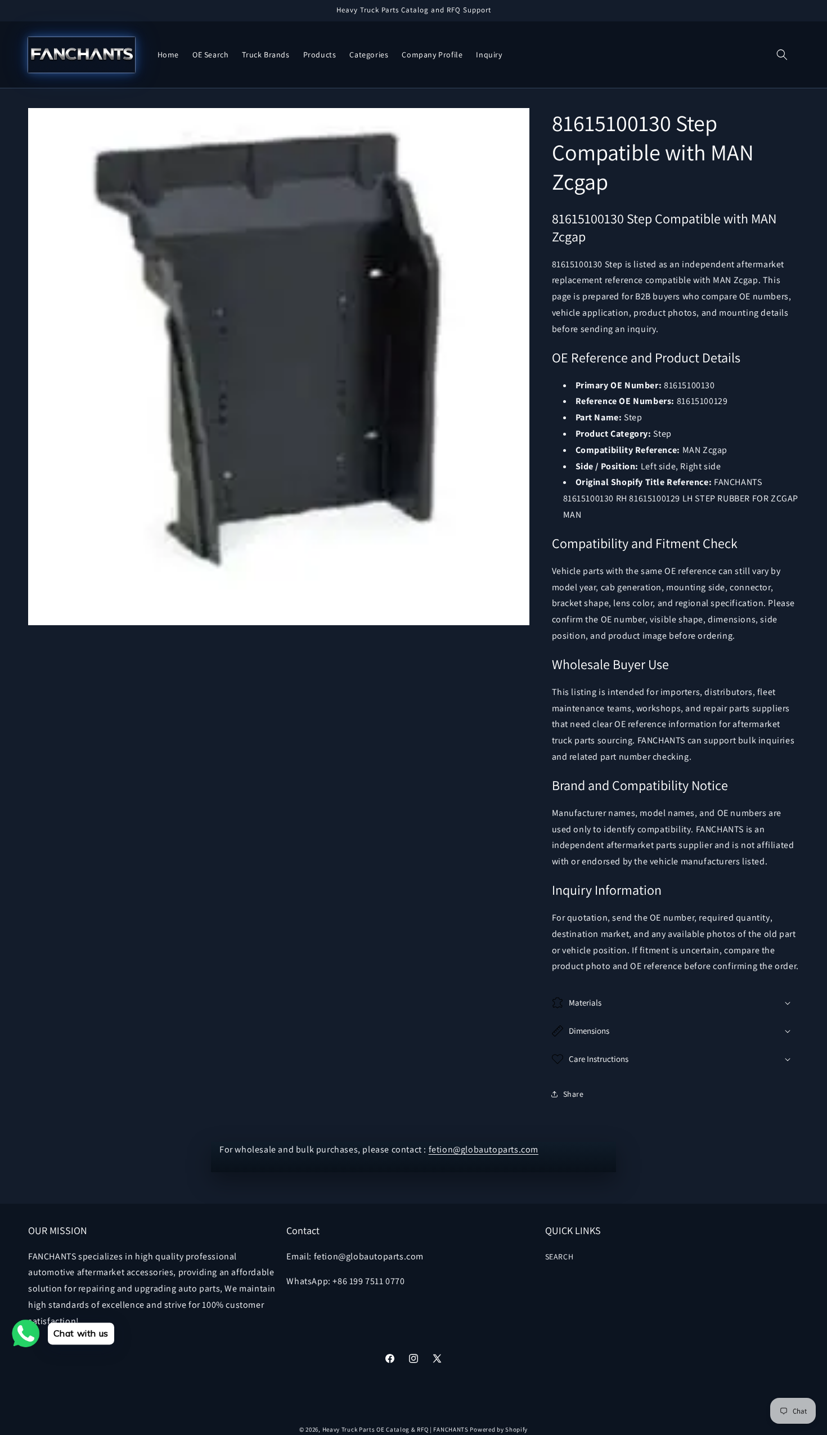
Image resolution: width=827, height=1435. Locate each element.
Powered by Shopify (499, 1429)
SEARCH (559, 1257)
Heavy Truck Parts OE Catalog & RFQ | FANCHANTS (395, 1429)
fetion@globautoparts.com (483, 1149)
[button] (782, 54)
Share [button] (573, 1094)
